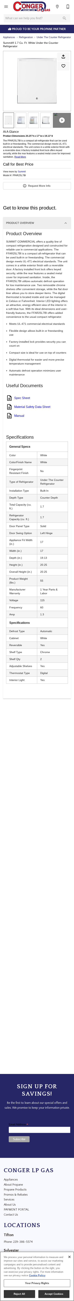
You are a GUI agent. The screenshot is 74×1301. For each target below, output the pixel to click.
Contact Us (11, 1214)
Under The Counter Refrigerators (54, 37)
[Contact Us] (67, 6)
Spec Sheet (22, 398)
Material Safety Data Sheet (32, 406)
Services (9, 1199)
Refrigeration (26, 37)
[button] (6, 6)
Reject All (19, 1294)
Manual (19, 415)
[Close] (69, 1257)
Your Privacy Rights (37, 1283)
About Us (10, 1204)
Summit (22, 171)
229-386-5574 (23, 1241)
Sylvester (11, 1250)
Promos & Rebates (16, 1194)
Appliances (9, 37)
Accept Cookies (54, 1294)
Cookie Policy (37, 1275)
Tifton (9, 1235)
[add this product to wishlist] (63, 66)
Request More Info (39, 185)
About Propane (13, 1184)
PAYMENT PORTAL (16, 1209)
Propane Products (15, 1189)
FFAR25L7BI (19, 175)
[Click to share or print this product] (63, 56)
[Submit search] (64, 18)
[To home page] (31, 6)
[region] (37, 1276)
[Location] (57, 6)
